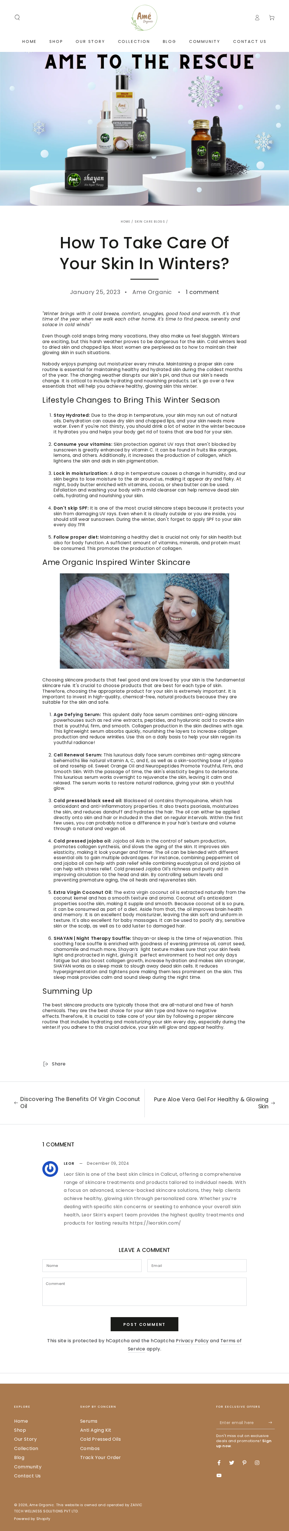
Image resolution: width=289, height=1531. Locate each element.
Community (27, 1467)
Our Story (25, 1439)
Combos (90, 1448)
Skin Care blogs (150, 222)
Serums (89, 1421)
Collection (26, 1448)
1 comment (202, 292)
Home (125, 222)
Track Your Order (100, 1457)
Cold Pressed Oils (100, 1439)
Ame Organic (41, 1505)
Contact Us (27, 1476)
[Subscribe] (271, 1422)
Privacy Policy (192, 1340)
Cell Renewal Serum (77, 755)
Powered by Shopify (32, 1519)
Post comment (144, 1324)
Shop (20, 1430)
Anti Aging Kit (95, 1430)
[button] (17, 17)
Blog (19, 1457)
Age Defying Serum (77, 715)
